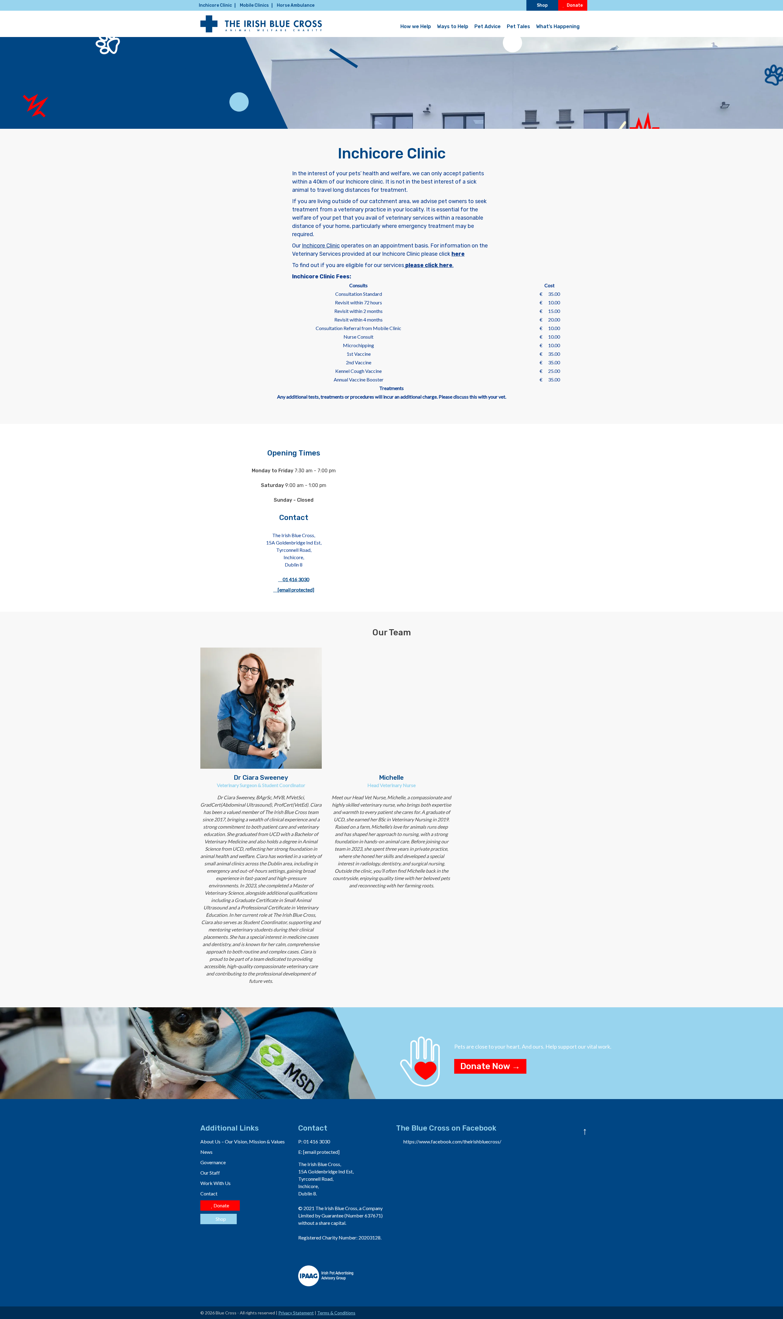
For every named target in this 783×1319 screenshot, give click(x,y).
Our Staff (210, 1173)
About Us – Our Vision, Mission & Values (242, 1141)
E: (319, 1152)
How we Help (415, 26)
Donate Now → (490, 1066)
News (206, 1152)
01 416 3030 (295, 579)
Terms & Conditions (336, 1312)
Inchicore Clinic (215, 5)
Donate (574, 5)
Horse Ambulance (295, 5)
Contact (208, 1193)
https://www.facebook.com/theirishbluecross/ (452, 1141)
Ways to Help (452, 26)
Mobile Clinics (254, 5)
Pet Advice (487, 26)
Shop (542, 5)
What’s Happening (558, 26)
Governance (213, 1162)
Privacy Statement (296, 1312)
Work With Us (215, 1183)
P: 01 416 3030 (314, 1141)
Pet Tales (518, 26)
